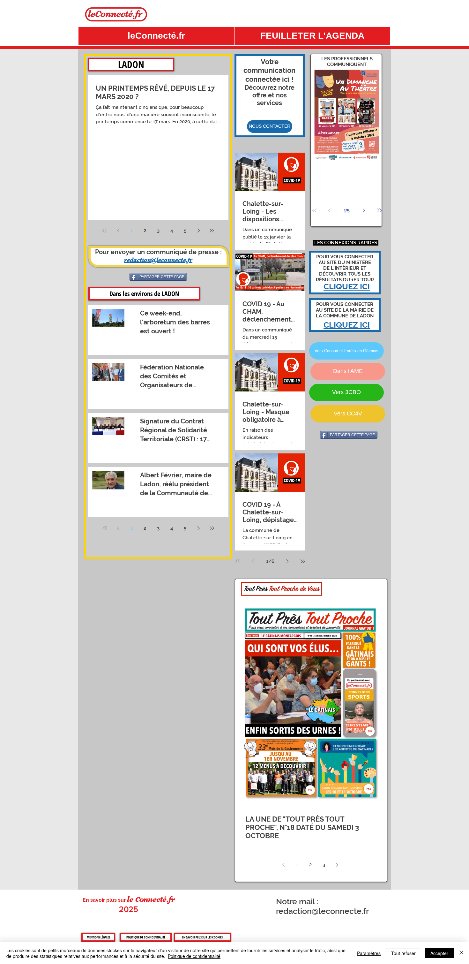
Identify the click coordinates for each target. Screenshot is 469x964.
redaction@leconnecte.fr (322, 911)
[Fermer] (461, 953)
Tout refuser (403, 953)
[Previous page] (118, 230)
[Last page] (212, 230)
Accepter (439, 953)
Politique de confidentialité (194, 956)
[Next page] (198, 230)
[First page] (104, 230)
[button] (312, 36)
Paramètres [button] (369, 953)
